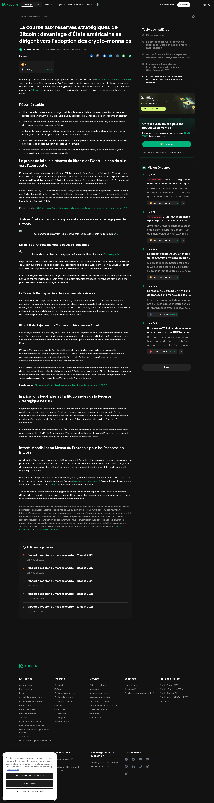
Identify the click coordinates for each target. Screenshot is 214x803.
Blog (21, 693)
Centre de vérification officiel (103, 705)
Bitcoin (35, 90)
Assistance (94, 689)
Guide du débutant (98, 685)
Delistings (94, 713)
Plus (166, 367)
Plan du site (95, 717)
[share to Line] (123, 55)
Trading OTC (60, 717)
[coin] (126, 773)
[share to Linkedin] (91, 55)
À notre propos (26, 685)
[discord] (147, 759)
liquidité (53, 484)
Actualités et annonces (30, 697)
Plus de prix (165, 701)
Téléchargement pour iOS (101, 766)
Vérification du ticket (99, 701)
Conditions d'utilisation (30, 721)
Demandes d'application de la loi (35, 740)
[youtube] (140, 759)
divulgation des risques (46, 529)
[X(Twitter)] (126, 759)
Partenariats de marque (30, 701)
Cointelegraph (111, 254)
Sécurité (23, 717)
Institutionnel (131, 685)
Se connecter (167, 4)
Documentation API (63, 759)
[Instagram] (140, 766)
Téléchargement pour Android (104, 762)
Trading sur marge (63, 701)
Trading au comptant (64, 693)
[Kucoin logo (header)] (10, 4)
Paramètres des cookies (30, 791)
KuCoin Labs (25, 705)
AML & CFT (24, 736)
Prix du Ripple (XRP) (169, 693)
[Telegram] (133, 759)
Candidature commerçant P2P (139, 693)
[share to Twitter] (97, 55)
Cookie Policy (13, 770)
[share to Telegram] (110, 55)
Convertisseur (61, 713)
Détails (44, 16)
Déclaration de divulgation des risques (34, 731)
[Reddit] (126, 766)
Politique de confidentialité (32, 725)
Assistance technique (99, 697)
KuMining (58, 705)
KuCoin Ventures (27, 709)
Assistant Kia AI (61, 721)
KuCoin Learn (60, 709)
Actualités (33, 16)
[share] (193, 16)
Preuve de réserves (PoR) (31, 713)
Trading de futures (63, 697)
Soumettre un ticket (99, 693)
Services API (130, 689)
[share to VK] (117, 55)
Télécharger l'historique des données (67, 768)
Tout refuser (30, 784)
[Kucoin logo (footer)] (29, 666)
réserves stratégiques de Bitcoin (114, 79)
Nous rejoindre (26, 689)
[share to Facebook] (104, 55)
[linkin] (133, 766)
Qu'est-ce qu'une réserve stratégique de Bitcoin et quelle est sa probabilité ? (82, 208)
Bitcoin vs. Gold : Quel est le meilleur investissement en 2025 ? (70, 385)
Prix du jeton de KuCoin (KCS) (174, 697)
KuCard (58, 689)
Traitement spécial (98, 709)
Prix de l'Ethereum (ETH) (171, 689)
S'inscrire (168, 144)
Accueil (22, 16)
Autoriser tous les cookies (30, 776)
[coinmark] (147, 766)
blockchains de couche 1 (86, 481)
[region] (29, 776)
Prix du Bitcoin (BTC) (169, 685)
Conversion (59, 685)
